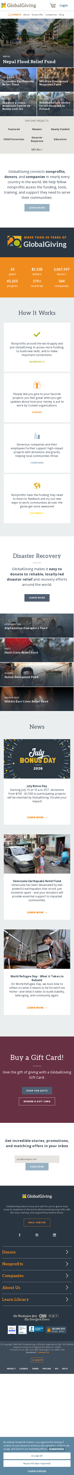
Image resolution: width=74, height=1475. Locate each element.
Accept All (37, 1455)
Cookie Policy (56, 1448)
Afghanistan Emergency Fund (25, 628)
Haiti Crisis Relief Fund (21, 652)
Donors (9, 1252)
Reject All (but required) (36, 1463)
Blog (61, 14)
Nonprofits (37, 14)
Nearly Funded (60, 129)
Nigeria (6, 98)
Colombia (8, 77)
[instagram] (37, 1235)
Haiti (7, 648)
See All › (37, 149)
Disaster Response (37, 139)
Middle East (12, 697)
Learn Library (15, 1300)
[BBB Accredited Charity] (37, 1330)
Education (60, 139)
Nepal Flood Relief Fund (29, 62)
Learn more (37, 597)
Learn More (37, 207)
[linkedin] (54, 1235)
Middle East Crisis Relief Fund (26, 701)
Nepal (6, 56)
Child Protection (13, 139)
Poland (44, 98)
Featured (14, 129)
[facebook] (19, 1235)
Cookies (23, 1368)
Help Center (37, 1222)
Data (65, 1368)
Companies (51, 14)
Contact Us (43, 1352)
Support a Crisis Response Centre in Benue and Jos (16, 106)
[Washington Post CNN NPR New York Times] (37, 1318)
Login (64, 5)
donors (10, 176)
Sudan (8, 673)
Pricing (47, 1368)
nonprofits (55, 171)
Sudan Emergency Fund (21, 677)
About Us (11, 1288)
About (26, 14)
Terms (35, 1368)
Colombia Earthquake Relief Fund (18, 83)
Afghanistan (12, 624)
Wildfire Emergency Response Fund (53, 83)
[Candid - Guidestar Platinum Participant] (23, 1329)
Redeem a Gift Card (37, 1101)
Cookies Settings (37, 1470)
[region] (37, 1456)
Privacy (11, 1368)
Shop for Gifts (37, 1090)
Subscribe (37, 1166)
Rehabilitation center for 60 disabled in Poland (54, 106)
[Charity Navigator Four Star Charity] (13, 1329)
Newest (37, 129)
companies (35, 176)
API (56, 1368)
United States (48, 77)
